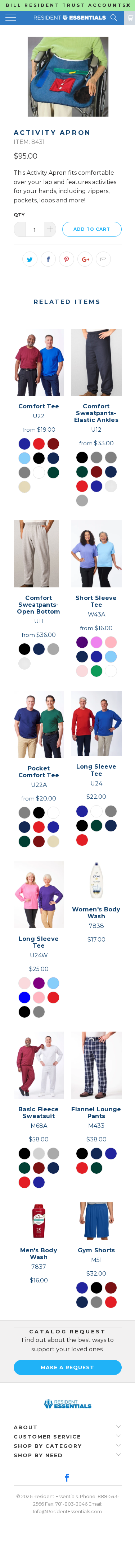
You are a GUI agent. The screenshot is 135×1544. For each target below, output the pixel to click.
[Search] (113, 17)
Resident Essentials (55, 1496)
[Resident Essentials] (68, 18)
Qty (19, 214)
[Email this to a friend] (103, 259)
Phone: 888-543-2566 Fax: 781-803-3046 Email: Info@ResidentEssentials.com (76, 1503)
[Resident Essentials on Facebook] (67, 1478)
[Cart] (129, 18)
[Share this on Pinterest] (66, 259)
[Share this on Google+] (85, 259)
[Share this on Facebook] (48, 259)
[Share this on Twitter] (29, 259)
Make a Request (67, 1367)
